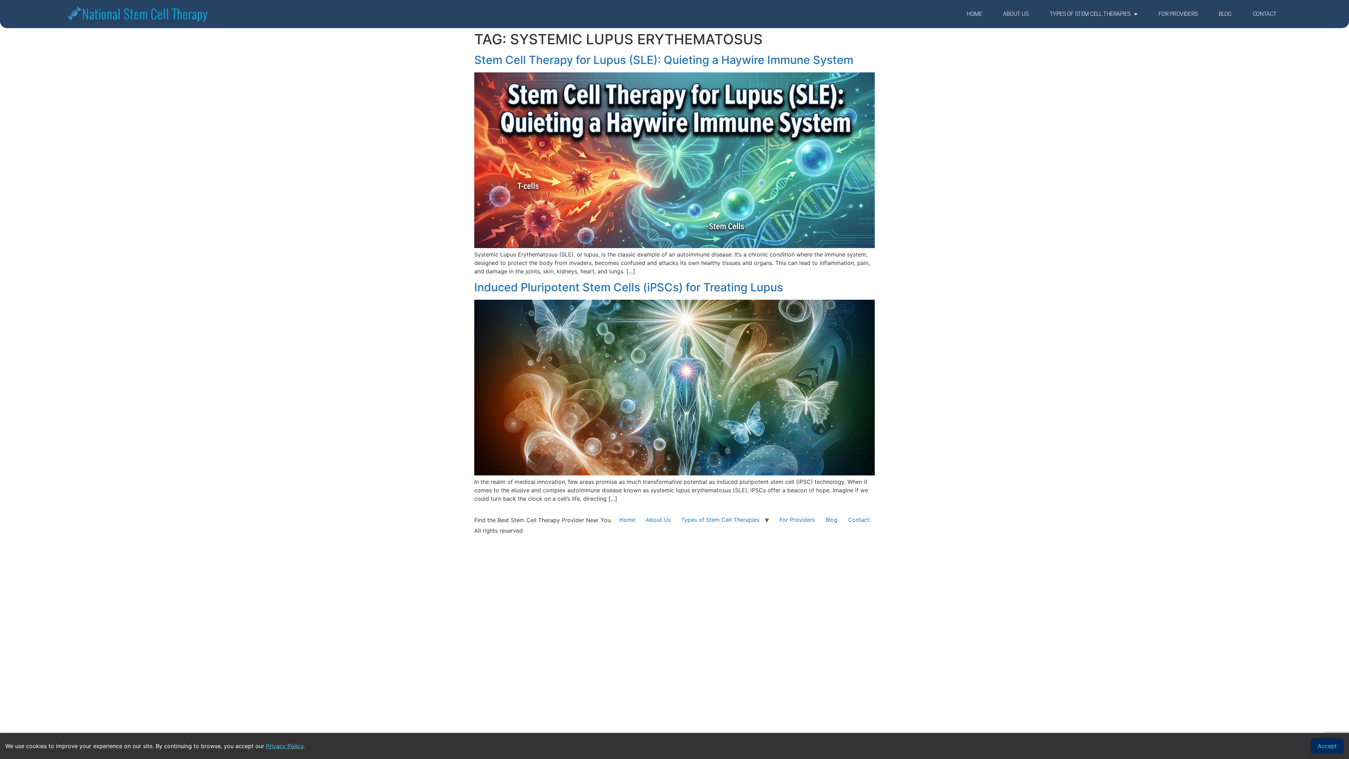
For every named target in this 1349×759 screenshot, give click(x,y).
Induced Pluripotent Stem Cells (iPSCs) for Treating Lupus (628, 287)
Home (974, 14)
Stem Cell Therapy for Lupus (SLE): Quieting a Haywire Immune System (663, 60)
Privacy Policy (284, 746)
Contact (1265, 14)
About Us (1015, 14)
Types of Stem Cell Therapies (1090, 14)
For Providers (1178, 14)
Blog (1225, 14)
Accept (1327, 746)
